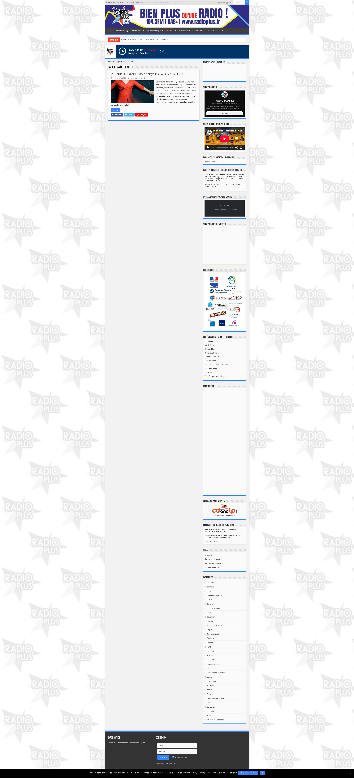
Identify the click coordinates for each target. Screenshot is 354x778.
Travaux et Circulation (215, 720)
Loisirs (209, 677)
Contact (174, 2)
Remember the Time (213, 357)
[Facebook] (221, 2)
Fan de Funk (209, 345)
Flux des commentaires (214, 563)
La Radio (118, 31)
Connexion (209, 555)
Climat (209, 600)
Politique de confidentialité (248, 773)
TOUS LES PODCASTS (213, 31)
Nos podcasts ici (211, 162)
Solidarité (211, 707)
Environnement (213, 634)
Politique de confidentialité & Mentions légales (126, 743)
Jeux (208, 668)
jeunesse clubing (213, 664)
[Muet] (236, 147)
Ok (262, 773)
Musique (210, 685)
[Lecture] (208, 147)
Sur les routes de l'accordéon (216, 364)
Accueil (109, 30)
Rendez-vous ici (211, 541)
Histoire (210, 655)
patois (209, 690)
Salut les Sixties (211, 361)
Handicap (210, 651)
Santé (209, 703)
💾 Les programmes (134, 31)
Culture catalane (213, 608)
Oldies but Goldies (212, 353)
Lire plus (115, 110)
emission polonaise (214, 625)
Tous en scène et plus (213, 368)
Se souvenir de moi (181, 757)
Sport (209, 715)
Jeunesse (210, 660)
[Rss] (216, 2)
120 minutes (209, 341)
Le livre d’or (197, 31)
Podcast (210, 694)
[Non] (350, 773)
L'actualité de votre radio (217, 673)
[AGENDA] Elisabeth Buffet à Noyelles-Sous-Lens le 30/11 (147, 74)
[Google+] (218, 2)
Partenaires (163, 2)
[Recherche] (247, 2)
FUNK (209, 647)
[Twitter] (224, 2)
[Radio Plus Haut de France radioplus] (177, 16)
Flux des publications (213, 559)
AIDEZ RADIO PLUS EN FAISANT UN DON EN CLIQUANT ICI (145, 40)
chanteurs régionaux (215, 595)
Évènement (211, 638)
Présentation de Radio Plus (146, 2)
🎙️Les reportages (154, 31)
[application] (225, 138)
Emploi (209, 630)
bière (209, 591)
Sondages (211, 711)
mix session (211, 681)
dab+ (209, 613)
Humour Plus (209, 349)
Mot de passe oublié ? (166, 764)
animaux (210, 587)
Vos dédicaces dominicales (215, 376)
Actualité (130, 2)
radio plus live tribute (215, 698)
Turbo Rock (209, 372)
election (210, 621)
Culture (210, 604)
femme (210, 643)
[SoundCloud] (230, 2)
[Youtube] (227, 2)
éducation (211, 617)
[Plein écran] (241, 147)
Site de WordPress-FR (213, 568)
